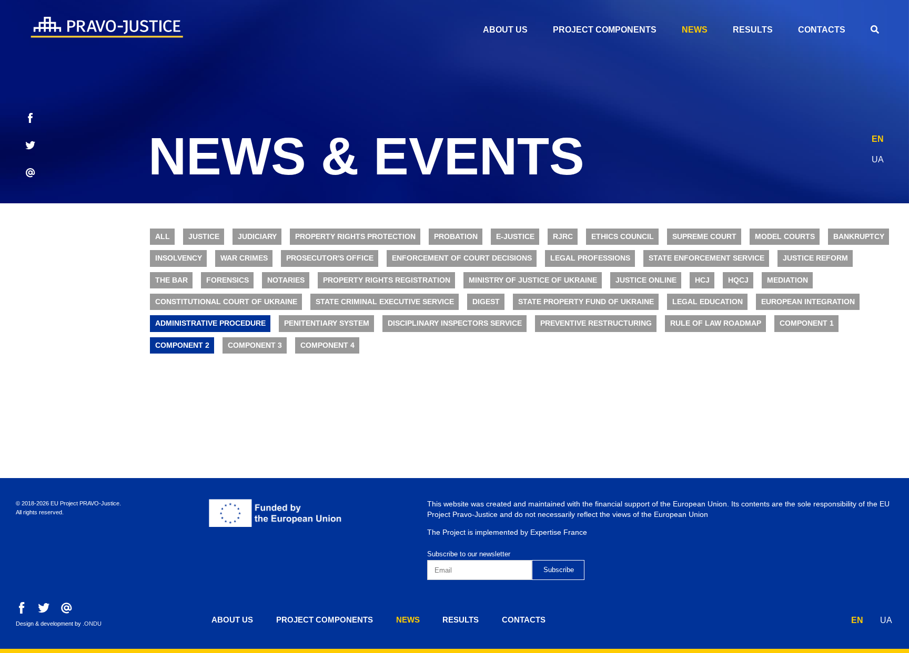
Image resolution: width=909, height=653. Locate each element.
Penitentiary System (326, 323)
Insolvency (178, 258)
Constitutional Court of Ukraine (226, 302)
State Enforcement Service (706, 258)
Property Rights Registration (386, 280)
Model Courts (785, 237)
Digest (486, 302)
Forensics (227, 280)
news (695, 29)
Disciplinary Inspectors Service (455, 323)
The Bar (171, 280)
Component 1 (807, 323)
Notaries (286, 280)
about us (505, 29)
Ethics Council (622, 237)
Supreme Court (704, 237)
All (162, 237)
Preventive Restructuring (596, 323)
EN (878, 138)
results (753, 29)
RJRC (563, 237)
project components (604, 29)
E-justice (515, 237)
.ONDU (92, 623)
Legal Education (707, 302)
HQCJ (738, 280)
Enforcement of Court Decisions (462, 258)
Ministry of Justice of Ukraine (533, 280)
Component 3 (255, 345)
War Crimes (244, 258)
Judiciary (257, 237)
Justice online (645, 280)
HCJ (702, 280)
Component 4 (327, 345)
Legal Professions (590, 258)
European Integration (808, 302)
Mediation (787, 280)
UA (878, 159)
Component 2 (182, 345)
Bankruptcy (858, 237)
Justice (203, 237)
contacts (821, 29)
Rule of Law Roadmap (715, 323)
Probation (456, 237)
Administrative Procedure (210, 323)
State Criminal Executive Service (385, 302)
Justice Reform (815, 258)
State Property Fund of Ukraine (586, 302)
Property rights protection (355, 237)
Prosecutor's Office (329, 258)
